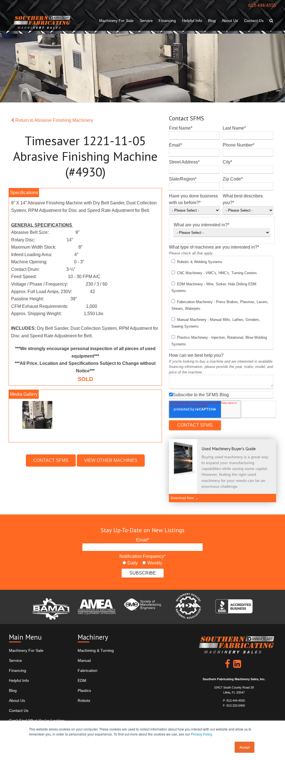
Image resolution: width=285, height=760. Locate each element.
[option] (85, 416)
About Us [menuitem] (230, 20)
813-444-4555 (262, 5)
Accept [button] (244, 747)
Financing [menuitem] (167, 20)
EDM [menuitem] (82, 680)
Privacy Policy (201, 734)
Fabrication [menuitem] (87, 670)
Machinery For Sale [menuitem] (116, 20)
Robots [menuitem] (84, 700)
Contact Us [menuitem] (254, 20)
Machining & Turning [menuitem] (96, 650)
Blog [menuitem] (212, 20)
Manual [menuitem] (84, 660)
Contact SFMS (50, 460)
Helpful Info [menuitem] (192, 20)
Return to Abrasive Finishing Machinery (53, 120)
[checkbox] (221, 303)
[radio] (130, 563)
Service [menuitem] (146, 20)
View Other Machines (110, 460)
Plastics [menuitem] (84, 690)
